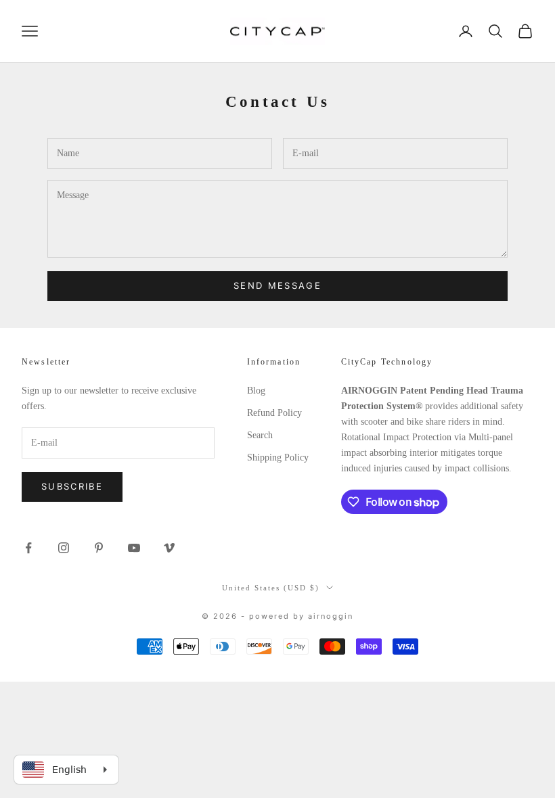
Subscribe (72, 486)
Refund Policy (274, 413)
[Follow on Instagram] (63, 548)
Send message (277, 285)
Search (260, 435)
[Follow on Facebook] (28, 548)
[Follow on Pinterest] (99, 548)
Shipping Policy (278, 457)
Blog (256, 390)
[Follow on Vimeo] (169, 548)
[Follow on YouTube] (134, 548)
